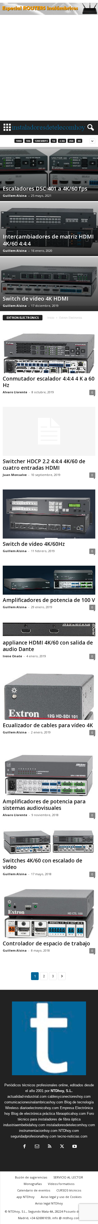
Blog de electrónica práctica (33, 1114)
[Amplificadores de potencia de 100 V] (49, 580)
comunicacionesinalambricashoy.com (33, 1102)
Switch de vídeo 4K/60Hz (34, 543)
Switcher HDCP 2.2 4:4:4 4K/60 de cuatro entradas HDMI (44, 464)
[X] (62, 1147)
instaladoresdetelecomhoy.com (70, 1125)
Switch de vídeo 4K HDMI (35, 298)
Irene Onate (12, 656)
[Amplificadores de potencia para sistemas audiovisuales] (49, 771)
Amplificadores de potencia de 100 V (49, 600)
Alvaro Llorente (15, 392)
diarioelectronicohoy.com (39, 1108)
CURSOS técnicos (68, 1190)
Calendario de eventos (33, 1190)
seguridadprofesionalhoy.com (33, 1136)
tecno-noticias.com (72, 1136)
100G (19, 141)
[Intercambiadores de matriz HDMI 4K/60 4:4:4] (49, 228)
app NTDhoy (26, 1197)
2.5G (62, 141)
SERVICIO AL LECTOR (68, 1177)
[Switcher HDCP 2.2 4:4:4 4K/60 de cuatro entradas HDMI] (49, 431)
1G (53, 141)
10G (28, 141)
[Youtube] (74, 1147)
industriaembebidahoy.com (24, 1125)
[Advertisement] (49, 69)
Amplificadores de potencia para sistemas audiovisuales (44, 804)
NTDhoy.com (69, 1131)
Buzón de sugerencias (31, 1177)
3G (79, 141)
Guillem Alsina (15, 196)
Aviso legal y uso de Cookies (61, 1197)
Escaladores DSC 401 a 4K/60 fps (45, 188)
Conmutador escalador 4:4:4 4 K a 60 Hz (48, 382)
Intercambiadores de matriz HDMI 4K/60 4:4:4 (48, 240)
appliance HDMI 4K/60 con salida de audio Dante (48, 646)
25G (71, 141)
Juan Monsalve (15, 475)
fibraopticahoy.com (71, 1114)
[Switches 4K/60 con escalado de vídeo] (49, 842)
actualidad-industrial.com (27, 1096)
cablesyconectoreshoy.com (69, 1096)
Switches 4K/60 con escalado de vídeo (42, 864)
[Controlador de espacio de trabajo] (49, 913)
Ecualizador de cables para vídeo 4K (48, 725)
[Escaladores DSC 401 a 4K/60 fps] (49, 170)
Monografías (33, 1184)
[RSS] (49, 1147)
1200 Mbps (41, 141)
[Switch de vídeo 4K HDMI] (49, 281)
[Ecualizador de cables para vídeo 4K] (49, 695)
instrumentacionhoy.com (38, 1131)
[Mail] (37, 1147)
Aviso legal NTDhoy (49, 1203)
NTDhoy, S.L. (62, 1091)
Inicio (50, 318)
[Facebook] (24, 1147)
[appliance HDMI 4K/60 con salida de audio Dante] (49, 629)
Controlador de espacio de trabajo (46, 943)
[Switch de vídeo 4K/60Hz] (49, 514)
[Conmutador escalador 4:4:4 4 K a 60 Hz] (49, 348)
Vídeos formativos (61, 1184)
